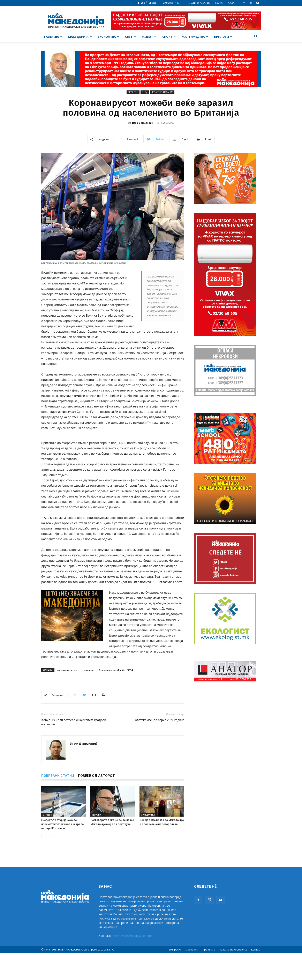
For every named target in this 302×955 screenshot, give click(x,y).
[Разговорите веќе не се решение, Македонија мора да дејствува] (112, 801)
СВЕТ (129, 37)
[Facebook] (244, 3)
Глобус (145, 92)
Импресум (175, 949)
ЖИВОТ (147, 37)
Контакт (256, 949)
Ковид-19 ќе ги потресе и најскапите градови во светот (73, 722)
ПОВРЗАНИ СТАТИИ (57, 776)
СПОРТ (167, 37)
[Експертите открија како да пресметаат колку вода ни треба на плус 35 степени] (63, 801)
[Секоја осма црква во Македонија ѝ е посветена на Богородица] (161, 801)
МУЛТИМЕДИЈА (193, 37)
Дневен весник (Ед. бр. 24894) (116, 670)
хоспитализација (67, 670)
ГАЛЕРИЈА (51, 37)
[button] (256, 37)
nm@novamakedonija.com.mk (132, 936)
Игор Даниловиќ (142, 122)
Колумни (96, 814)
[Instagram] (251, 3)
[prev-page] (43, 836)
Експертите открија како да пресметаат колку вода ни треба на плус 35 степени (62, 824)
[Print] (103, 695)
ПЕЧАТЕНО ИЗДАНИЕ (198, 2)
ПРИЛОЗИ (221, 37)
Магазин (47, 814)
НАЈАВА (230, 2)
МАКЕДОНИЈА (78, 37)
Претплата (209, 949)
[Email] (94, 695)
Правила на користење (233, 949)
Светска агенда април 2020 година (159, 720)
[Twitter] (84, 695)
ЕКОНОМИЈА (107, 37)
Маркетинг (192, 949)
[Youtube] (258, 3)
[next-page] (50, 836)
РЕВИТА (218, 2)
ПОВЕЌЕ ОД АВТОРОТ (96, 776)
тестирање (88, 670)
